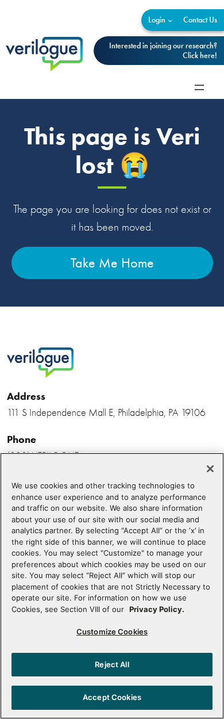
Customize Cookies (112, 631)
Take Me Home (112, 263)
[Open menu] (199, 87)
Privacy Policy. (156, 609)
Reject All (112, 664)
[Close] (210, 468)
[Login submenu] (170, 20)
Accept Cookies (112, 697)
